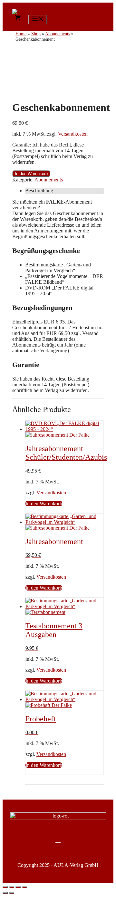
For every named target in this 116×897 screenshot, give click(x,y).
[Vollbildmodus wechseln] (11, 887)
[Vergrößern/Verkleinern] (5, 887)
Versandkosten (73, 134)
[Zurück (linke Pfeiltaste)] (5, 893)
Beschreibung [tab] (39, 190)
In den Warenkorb (31, 173)
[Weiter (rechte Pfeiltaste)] (11, 893)
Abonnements (48, 179)
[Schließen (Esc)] (24, 887)
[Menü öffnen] (58, 844)
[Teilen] (18, 887)
